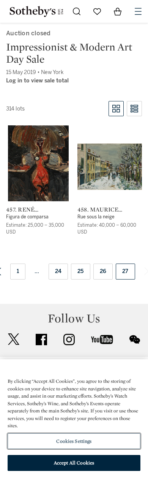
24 (58, 271)
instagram (69, 339)
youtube (102, 339)
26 (103, 271)
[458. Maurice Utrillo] (109, 166)
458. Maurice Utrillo (97, 209)
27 (125, 271)
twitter (13, 339)
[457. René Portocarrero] (38, 163)
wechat (134, 339)
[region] (74, 418)
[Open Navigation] (138, 11)
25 (80, 271)
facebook (41, 339)
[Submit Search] (76, 11)
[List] (134, 108)
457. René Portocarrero (30, 209)
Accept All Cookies (74, 463)
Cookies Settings (73, 441)
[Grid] (116, 108)
